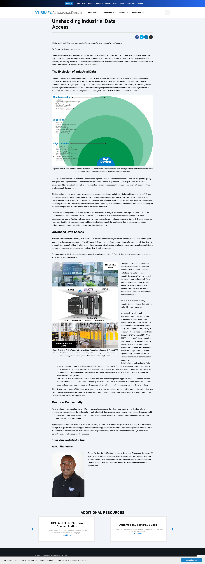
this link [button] (84, 560)
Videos (140, 3)
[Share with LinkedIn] (146, 37)
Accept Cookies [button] (191, 560)
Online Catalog (111, 3)
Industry (122, 12)
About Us (80, 3)
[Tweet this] (142, 37)
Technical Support (94, 3)
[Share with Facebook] (137, 37)
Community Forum (127, 3)
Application (107, 12)
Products (92, 12)
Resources (136, 12)
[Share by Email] (151, 37)
